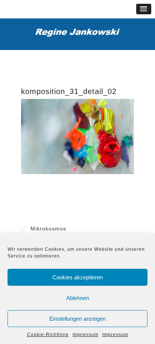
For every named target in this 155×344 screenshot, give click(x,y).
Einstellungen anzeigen (77, 318)
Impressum (86, 334)
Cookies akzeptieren (77, 277)
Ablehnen (77, 298)
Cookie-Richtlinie (48, 334)
